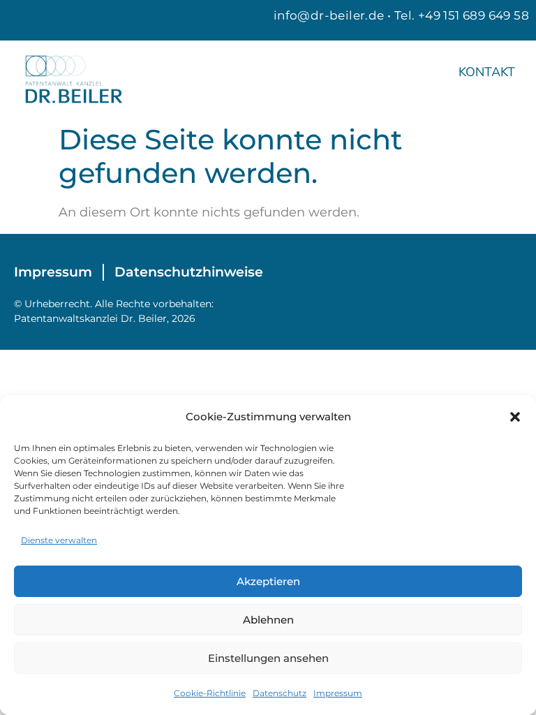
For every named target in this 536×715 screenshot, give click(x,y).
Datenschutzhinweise (188, 272)
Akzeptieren (268, 581)
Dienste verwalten (59, 540)
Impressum (337, 693)
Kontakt (487, 72)
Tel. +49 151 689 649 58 (461, 15)
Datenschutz (279, 693)
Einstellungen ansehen (268, 658)
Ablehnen (268, 619)
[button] (515, 417)
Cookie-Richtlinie (210, 693)
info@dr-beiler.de (329, 15)
